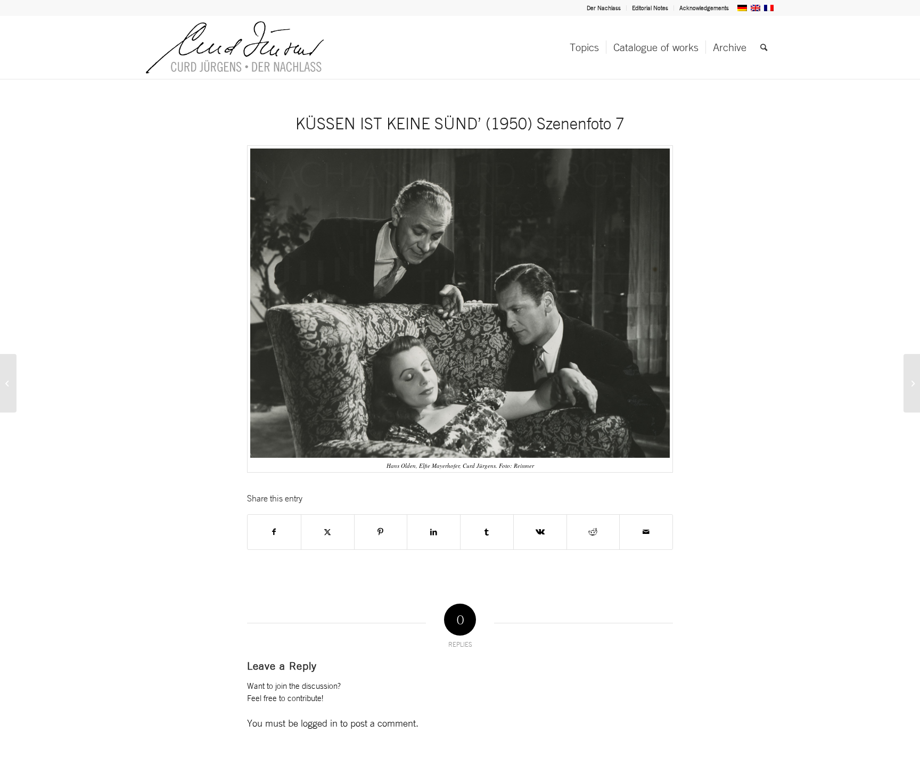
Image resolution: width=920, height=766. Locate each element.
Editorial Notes (650, 8)
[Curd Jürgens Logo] (235, 47)
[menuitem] (604, 8)
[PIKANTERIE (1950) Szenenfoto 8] (911, 383)
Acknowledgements (704, 8)
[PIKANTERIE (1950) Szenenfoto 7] (8, 383)
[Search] (763, 47)
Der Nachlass (604, 8)
